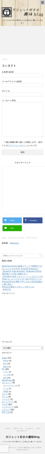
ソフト (5, 372)
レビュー (6, 410)
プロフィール (17, 428)
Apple (4, 358)
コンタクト (29, 428)
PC (3, 369)
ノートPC (7, 375)
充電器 (5, 391)
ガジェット (7, 383)
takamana (14, 243)
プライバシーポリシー (18, 145)
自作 (5, 378)
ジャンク (6, 399)
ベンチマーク (8, 407)
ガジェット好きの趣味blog (23, 436)
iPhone (6, 361)
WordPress (7, 380)
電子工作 (6, 412)
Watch (5, 367)
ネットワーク (8, 402)
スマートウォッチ (10, 385)
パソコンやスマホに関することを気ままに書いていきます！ (22, 441)
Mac (4, 364)
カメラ (5, 394)
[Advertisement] (22, 40)
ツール (5, 388)
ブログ (5, 404)
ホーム (8, 428)
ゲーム (5, 397)
